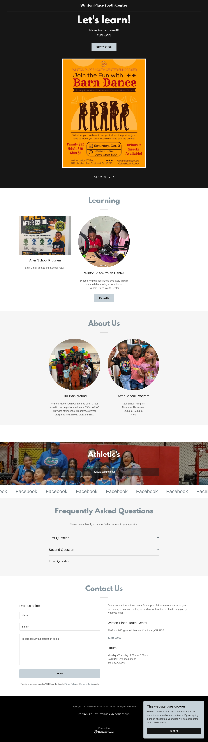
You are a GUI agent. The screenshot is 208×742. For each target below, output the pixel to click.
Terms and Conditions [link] (115, 714)
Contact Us (104, 47)
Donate (104, 298)
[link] (103, 5)
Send (60, 673)
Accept (174, 731)
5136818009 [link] (114, 638)
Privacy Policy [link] (70, 684)
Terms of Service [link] (87, 684)
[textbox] (59, 615)
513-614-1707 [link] (104, 177)
